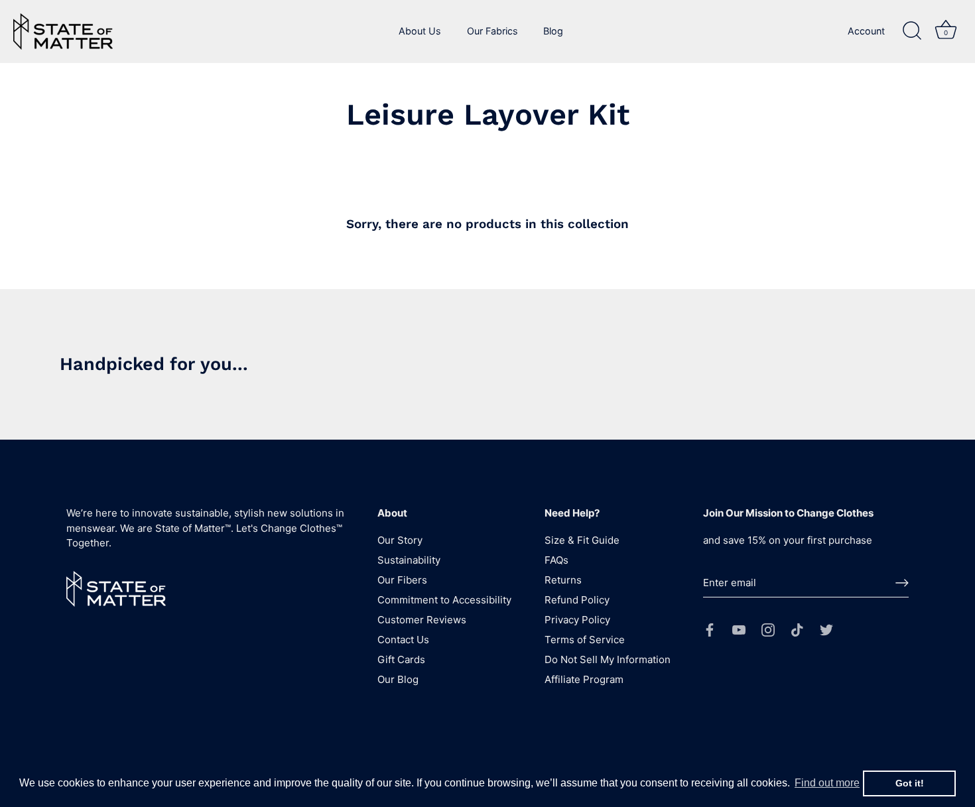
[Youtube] (739, 629)
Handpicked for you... (154, 364)
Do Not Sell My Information (608, 659)
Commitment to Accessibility (444, 599)
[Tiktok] (797, 629)
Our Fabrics (492, 30)
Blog (553, 30)
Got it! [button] (909, 783)
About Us (420, 30)
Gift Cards (401, 659)
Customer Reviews (421, 619)
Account (866, 30)
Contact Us (403, 639)
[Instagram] (768, 629)
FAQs (556, 560)
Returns (563, 580)
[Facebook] (709, 629)
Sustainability (408, 560)
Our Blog (398, 679)
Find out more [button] (827, 782)
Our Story (399, 540)
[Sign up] (902, 583)
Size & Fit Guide (582, 540)
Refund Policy (577, 599)
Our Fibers (402, 580)
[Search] (912, 31)
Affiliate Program (584, 679)
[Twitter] (826, 629)
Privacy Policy (577, 619)
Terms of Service (585, 639)
